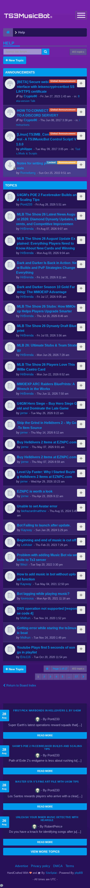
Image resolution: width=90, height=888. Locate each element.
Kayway (26, 530)
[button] (83, 676)
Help (8, 43)
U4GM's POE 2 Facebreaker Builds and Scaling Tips (47, 748)
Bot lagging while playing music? (43, 593)
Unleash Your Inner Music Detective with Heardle (47, 819)
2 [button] (44, 676)
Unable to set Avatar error (37, 506)
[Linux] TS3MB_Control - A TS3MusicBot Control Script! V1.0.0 (46, 139)
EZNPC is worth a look (35, 491)
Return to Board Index (20, 685)
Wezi (23, 564)
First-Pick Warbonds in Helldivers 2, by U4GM (47, 710)
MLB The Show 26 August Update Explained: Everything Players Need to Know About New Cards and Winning (45, 243)
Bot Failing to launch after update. (44, 525)
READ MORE (45, 735)
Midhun (25, 618)
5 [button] (62, 676)
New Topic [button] (16, 60)
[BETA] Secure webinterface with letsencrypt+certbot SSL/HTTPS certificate (45, 86)
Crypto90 (30, 96)
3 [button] (50, 676)
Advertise (21, 866)
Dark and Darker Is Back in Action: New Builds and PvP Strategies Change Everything (46, 267)
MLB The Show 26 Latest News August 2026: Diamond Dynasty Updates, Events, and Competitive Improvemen (46, 219)
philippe (26, 149)
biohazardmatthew (33, 511)
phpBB (79, 872)
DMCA (58, 866)
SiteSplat (51, 872)
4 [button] (56, 676)
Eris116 (25, 657)
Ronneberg (27, 173)
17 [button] (76, 676)
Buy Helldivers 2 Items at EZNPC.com (46, 442)
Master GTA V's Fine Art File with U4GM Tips (47, 781)
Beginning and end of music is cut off (46, 540)
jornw (24, 413)
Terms (70, 866)
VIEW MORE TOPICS (45, 851)
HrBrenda (26, 228)
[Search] (45, 52)
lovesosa (27, 598)
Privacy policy (40, 866)
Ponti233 (26, 204)
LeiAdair (26, 545)
